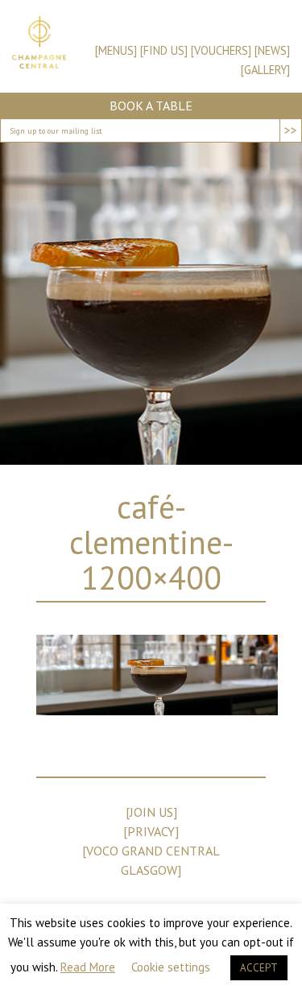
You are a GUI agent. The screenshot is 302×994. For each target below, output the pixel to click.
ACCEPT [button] (259, 968)
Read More (87, 967)
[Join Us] (151, 812)
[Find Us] (164, 50)
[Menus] (116, 50)
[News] (272, 50)
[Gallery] (265, 69)
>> (290, 130)
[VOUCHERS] (221, 50)
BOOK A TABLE (151, 105)
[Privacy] (151, 831)
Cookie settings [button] (170, 967)
